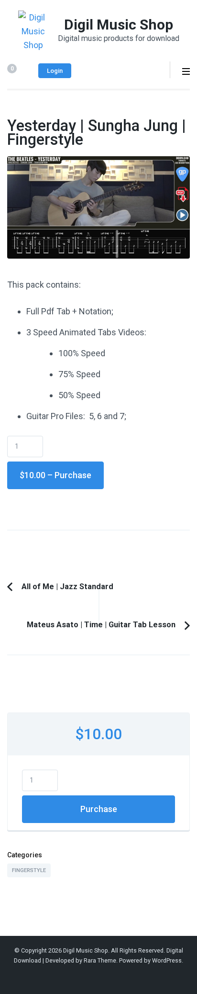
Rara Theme (100, 960)
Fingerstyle (29, 870)
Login (55, 70)
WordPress (167, 960)
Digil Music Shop (118, 24)
